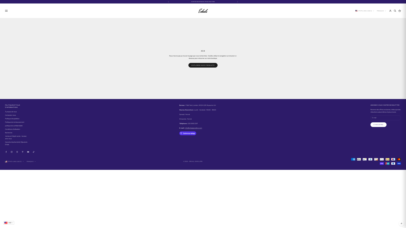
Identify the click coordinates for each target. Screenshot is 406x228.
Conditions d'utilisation (12, 129)
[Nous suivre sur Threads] (17, 152)
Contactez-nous (10, 115)
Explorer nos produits (203, 65)
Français (380, 11)
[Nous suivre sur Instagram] (12, 152)
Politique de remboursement (14, 122)
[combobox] (8, 223)
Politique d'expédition (12, 119)
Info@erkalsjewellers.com (193, 128)
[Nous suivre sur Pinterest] (23, 152)
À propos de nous (11, 112)
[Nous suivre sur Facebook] (6, 152)
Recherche (8, 133)
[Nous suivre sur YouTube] (28, 152)
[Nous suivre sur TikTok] (34, 152)
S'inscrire (378, 124)
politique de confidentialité (14, 126)
